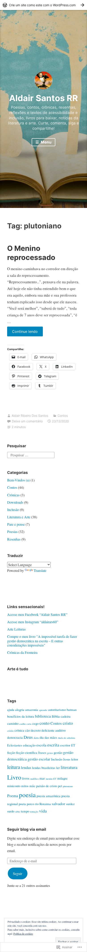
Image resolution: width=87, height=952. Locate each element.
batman (72, 709)
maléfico (34, 778)
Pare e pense (16, 524)
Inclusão (13, 509)
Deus (28, 737)
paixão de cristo (46, 786)
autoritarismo (57, 709)
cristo (68, 723)
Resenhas (14, 539)
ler (58, 767)
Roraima (45, 804)
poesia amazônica (48, 796)
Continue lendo (22, 332)
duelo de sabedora (66, 737)
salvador (58, 803)
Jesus (66, 759)
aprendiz (43, 710)
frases (42, 752)
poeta (22, 804)
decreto (36, 730)
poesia (27, 794)
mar (42, 778)
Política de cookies (23, 933)
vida (43, 811)
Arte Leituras (16, 629)
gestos (50, 752)
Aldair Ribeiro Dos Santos (30, 415)
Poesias (12, 531)
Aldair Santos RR (43, 98)
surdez (70, 804)
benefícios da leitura (20, 716)
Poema (12, 795)
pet (60, 786)
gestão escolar (39, 759)
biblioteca (43, 716)
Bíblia (56, 716)
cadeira (65, 716)
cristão (10, 730)
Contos (63, 415)
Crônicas (13, 495)
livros (25, 778)
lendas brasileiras (43, 767)
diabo (36, 737)
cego (35, 723)
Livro (14, 777)
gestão (58, 752)
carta (29, 723)
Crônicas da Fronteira (22, 652)
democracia (15, 737)
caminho (13, 723)
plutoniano (68, 786)
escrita (53, 745)
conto (44, 723)
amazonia (31, 709)
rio (37, 804)
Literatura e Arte (18, 517)
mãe (32, 786)
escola (41, 745)
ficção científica (26, 752)
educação (29, 745)
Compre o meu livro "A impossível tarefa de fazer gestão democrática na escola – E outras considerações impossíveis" (42, 640)
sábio (17, 811)
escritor (65, 745)
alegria (19, 709)
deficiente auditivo (53, 730)
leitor (74, 759)
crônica (19, 730)
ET (73, 745)
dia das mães (48, 737)
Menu (46, 142)
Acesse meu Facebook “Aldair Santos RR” (37, 614)
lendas (26, 767)
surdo (10, 811)
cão (27, 730)
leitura (13, 766)
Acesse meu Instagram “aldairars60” (32, 621)
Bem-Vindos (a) (18, 480)
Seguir (17, 873)
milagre (62, 778)
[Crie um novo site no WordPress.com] (43, 5)
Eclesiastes (14, 745)
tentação (34, 811)
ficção (11, 752)
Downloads (15, 502)
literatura (69, 767)
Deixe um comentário (27, 421)
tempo (25, 811)
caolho (22, 723)
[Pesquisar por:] (30, 454)
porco (30, 804)
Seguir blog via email (26, 829)
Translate (40, 570)
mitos (25, 786)
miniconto (13, 786)
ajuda (10, 709)
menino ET (51, 778)
